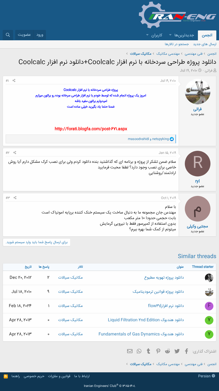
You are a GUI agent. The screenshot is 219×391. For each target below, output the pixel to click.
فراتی (208, 71)
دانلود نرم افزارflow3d (166, 306)
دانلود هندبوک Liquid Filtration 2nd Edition (146, 320)
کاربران (156, 35)
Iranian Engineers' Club (109, 386)
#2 (8, 153)
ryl (197, 181)
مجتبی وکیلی (197, 226)
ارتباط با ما (81, 376)
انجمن (207, 35)
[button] (170, 35)
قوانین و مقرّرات (59, 376)
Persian (205, 376)
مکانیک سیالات (70, 277)
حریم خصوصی (34, 376)
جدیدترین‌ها (184, 35)
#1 (7, 81)
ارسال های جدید (204, 44)
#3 (8, 198)
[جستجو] (8, 35)
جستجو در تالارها (177, 44)
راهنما (15, 376)
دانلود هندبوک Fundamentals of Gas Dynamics (141, 334)
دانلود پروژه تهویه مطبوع (164, 277)
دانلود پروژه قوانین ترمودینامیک (158, 292)
